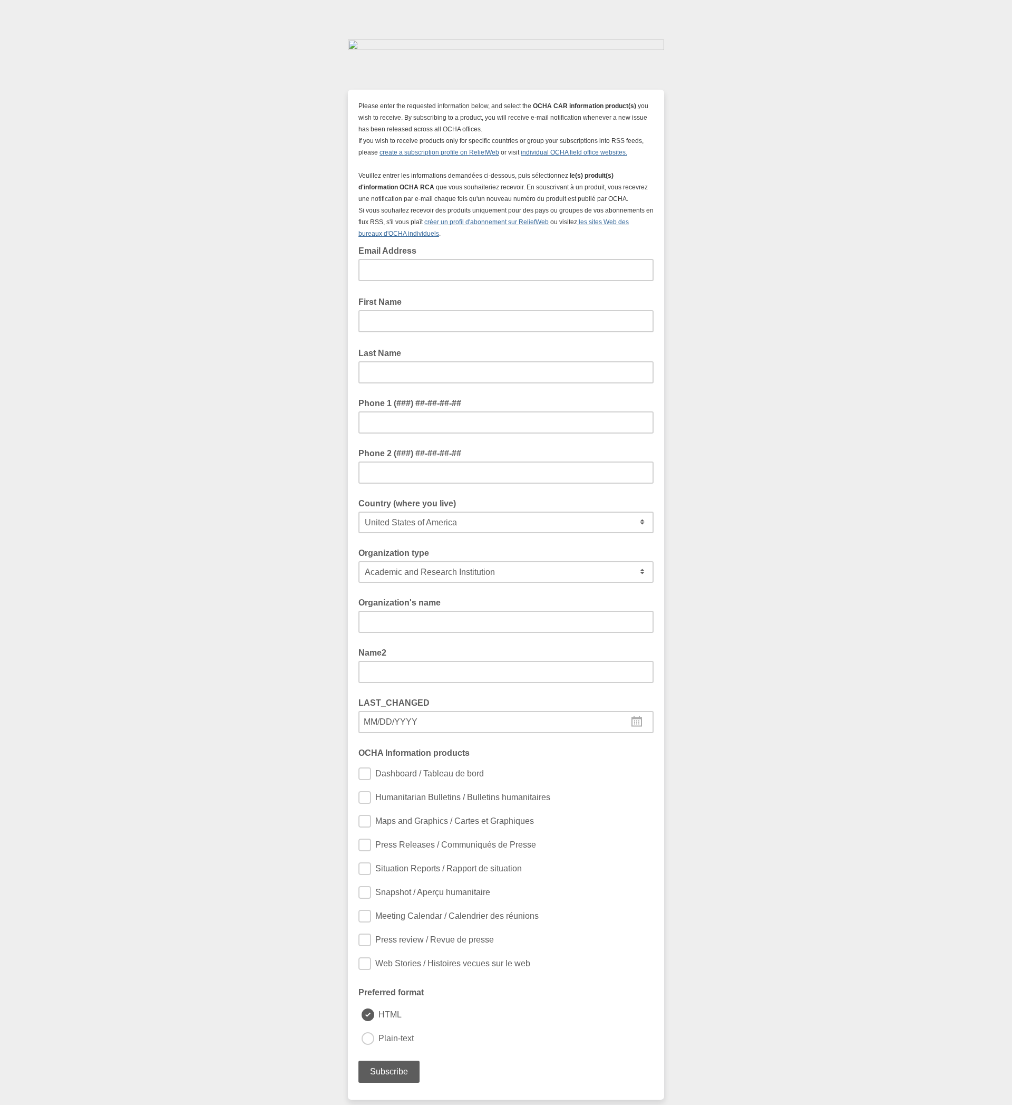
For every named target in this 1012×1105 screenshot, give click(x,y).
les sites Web (597, 222)
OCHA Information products (414, 752)
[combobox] (506, 722)
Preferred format (391, 992)
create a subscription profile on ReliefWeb (439, 152)
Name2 (372, 652)
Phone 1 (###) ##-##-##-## (409, 403)
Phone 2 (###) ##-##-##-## (409, 453)
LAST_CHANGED (394, 702)
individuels (423, 233)
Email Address (390, 250)
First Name (383, 301)
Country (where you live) (407, 503)
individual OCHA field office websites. (574, 152)
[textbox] (506, 722)
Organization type (393, 553)
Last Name (382, 352)
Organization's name (399, 602)
